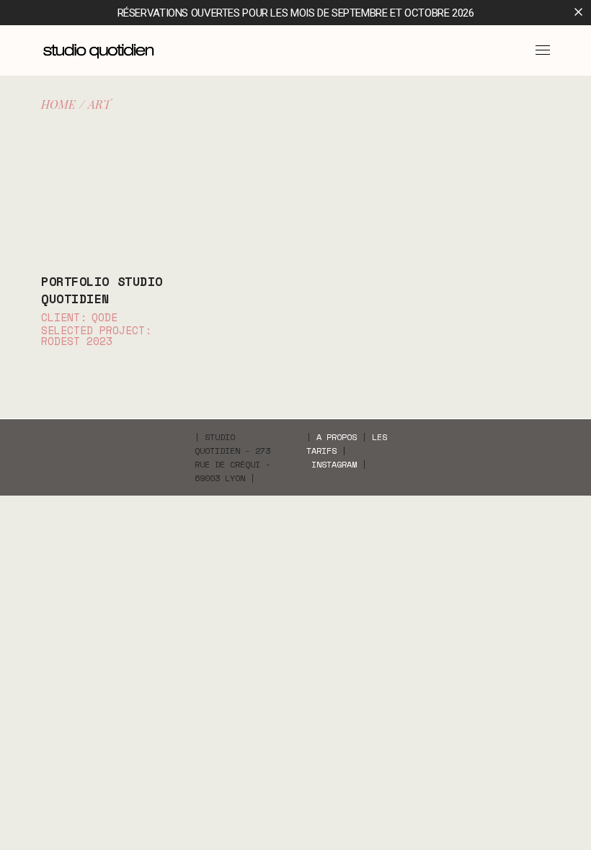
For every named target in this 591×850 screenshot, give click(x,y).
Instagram (334, 464)
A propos (336, 437)
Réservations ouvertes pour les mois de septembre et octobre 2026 (295, 12)
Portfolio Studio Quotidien (101, 290)
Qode (104, 317)
